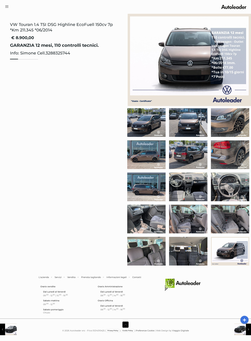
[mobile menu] (6, 6)
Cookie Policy (127, 331)
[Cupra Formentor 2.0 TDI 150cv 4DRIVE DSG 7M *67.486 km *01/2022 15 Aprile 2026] (8, 329)
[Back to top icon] (125, 325)
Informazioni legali (116, 277)
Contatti (136, 277)
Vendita (71, 277)
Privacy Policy (112, 331)
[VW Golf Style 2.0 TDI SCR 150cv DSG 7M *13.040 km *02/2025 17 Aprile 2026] (242, 329)
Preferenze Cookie (145, 330)
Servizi (58, 277)
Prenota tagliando (91, 277)
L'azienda (44, 277)
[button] (244, 320)
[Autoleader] (234, 6)
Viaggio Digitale (180, 330)
